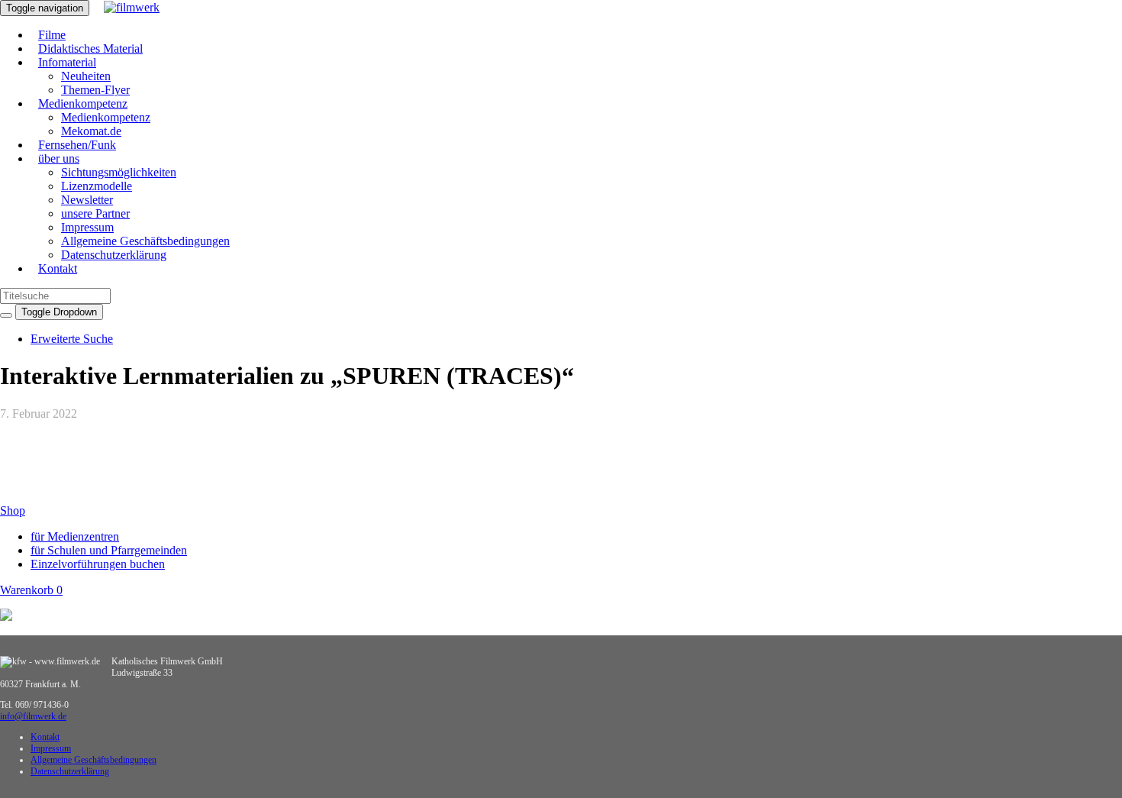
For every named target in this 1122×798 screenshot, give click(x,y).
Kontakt (57, 268)
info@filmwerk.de (33, 716)
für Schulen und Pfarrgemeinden (109, 550)
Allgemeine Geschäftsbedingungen (145, 240)
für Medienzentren (75, 536)
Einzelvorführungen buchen (98, 563)
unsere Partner (95, 213)
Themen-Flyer (95, 89)
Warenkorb (31, 589)
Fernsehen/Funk (77, 144)
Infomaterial (67, 62)
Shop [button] (12, 510)
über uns (58, 158)
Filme (52, 34)
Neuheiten (86, 75)
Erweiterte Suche (72, 338)
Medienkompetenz (82, 103)
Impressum (87, 227)
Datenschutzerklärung (113, 254)
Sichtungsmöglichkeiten (118, 172)
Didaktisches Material (90, 48)
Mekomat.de (91, 130)
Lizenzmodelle (96, 185)
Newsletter (87, 199)
